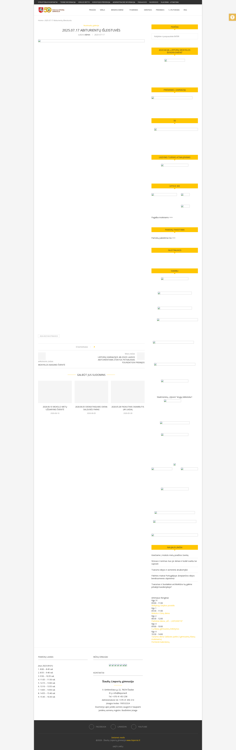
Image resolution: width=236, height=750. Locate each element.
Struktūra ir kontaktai (47, 2)
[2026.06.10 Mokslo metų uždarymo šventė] (55, 392)
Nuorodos (153, 2)
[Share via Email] (107, 347)
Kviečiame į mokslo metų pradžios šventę (169, 555)
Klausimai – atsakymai (170, 2)
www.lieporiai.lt (133, 740)
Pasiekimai (134, 10)
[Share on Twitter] (102, 347)
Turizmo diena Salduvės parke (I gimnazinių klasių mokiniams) (173, 638)
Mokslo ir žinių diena (160, 613)
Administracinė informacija (124, 2)
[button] (232, 17)
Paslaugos (142, 2)
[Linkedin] (194, 2)
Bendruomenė (117, 10)
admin (87, 34)
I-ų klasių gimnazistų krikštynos (165, 629)
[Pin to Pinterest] (104, 347)
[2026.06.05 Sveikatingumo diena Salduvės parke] (91, 392)
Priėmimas (160, 10)
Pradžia (92, 10)
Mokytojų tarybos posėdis (163, 605)
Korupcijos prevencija (101, 2)
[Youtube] (197, 2)
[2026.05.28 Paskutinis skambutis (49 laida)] (128, 392)
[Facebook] (191, 2)
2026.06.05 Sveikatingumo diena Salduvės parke (91, 408)
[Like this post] (96, 347)
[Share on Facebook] (99, 347)
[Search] (196, 10)
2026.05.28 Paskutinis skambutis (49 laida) (127, 408)
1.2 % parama (174, 10)
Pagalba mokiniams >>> (162, 217)
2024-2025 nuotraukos (49, 336)
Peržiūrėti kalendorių (160, 642)
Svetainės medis (118, 737)
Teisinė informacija (68, 2)
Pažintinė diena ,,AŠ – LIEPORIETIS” (167, 621)
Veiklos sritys (84, 2)
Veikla (102, 10)
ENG (185, 10)
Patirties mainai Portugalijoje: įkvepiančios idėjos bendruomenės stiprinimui (173, 577)
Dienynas (148, 10)
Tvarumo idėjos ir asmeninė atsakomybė (169, 569)
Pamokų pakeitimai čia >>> (163, 238)
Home (40, 20)
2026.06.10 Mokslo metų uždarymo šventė (55, 408)
